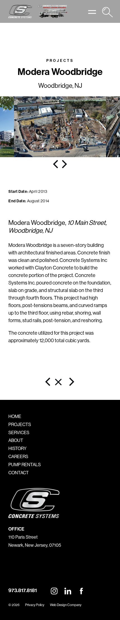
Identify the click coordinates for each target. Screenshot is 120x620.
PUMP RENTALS (24, 464)
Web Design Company (65, 605)
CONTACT (18, 472)
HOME (14, 416)
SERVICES (18, 432)
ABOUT (15, 440)
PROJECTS (19, 424)
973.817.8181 (22, 590)
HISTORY (17, 448)
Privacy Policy (34, 605)
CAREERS (18, 456)
